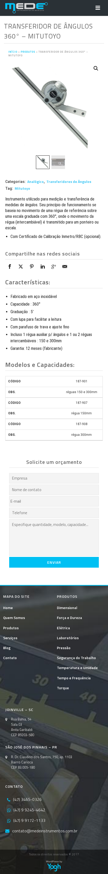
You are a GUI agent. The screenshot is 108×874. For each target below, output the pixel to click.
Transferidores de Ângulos (68, 181)
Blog (6, 647)
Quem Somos (14, 617)
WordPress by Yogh (54, 865)
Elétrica (63, 628)
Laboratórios (68, 637)
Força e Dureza (69, 617)
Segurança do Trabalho (76, 657)
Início (12, 52)
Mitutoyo (22, 188)
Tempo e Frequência (74, 678)
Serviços (10, 637)
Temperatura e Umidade (77, 667)
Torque (63, 688)
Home (8, 607)
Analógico (35, 181)
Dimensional (67, 607)
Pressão (64, 647)
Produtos (28, 52)
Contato (10, 657)
